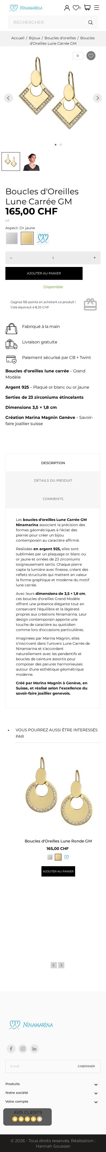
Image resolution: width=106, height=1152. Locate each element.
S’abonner (86, 1066)
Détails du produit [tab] (53, 480)
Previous (54, 965)
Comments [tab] (53, 499)
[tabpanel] (53, 98)
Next (61, 965)
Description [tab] (53, 463)
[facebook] (11, 1049)
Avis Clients (28, 1112)
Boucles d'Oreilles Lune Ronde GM (58, 841)
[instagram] (23, 1049)
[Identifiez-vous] (67, 8)
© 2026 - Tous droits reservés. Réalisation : (53, 1140)
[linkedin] (34, 1049)
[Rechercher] (91, 22)
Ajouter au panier (44, 273)
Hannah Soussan (53, 1146)
